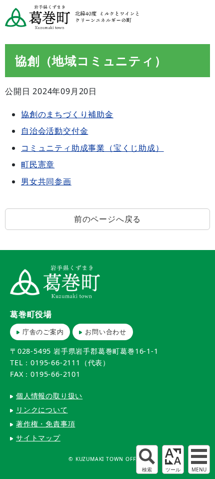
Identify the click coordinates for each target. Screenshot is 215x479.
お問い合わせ (105, 331)
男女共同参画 (46, 181)
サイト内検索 (147, 459)
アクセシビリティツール (173, 459)
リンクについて (42, 409)
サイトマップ (38, 437)
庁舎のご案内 (43, 331)
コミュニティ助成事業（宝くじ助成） (92, 147)
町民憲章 (37, 164)
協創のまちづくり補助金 (67, 114)
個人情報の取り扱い (49, 395)
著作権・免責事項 (45, 423)
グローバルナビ (199, 459)
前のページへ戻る (107, 218)
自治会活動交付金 (54, 130)
